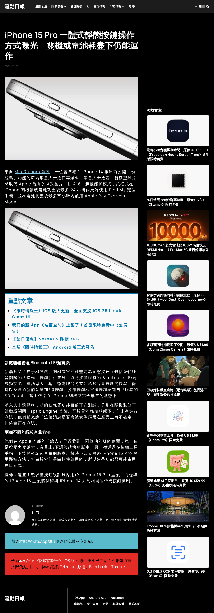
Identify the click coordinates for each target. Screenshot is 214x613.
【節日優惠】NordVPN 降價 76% (46, 339)
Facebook (98, 566)
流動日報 (15, 6)
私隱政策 (118, 604)
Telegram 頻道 (72, 566)
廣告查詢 (92, 604)
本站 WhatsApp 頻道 (37, 541)
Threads (118, 566)
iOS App (79, 598)
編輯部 (78, 604)
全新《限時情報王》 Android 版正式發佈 (53, 347)
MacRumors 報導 (32, 171)
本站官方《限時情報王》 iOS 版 (47, 560)
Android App (98, 598)
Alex (35, 512)
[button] (201, 6)
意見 (105, 604)
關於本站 (134, 604)
